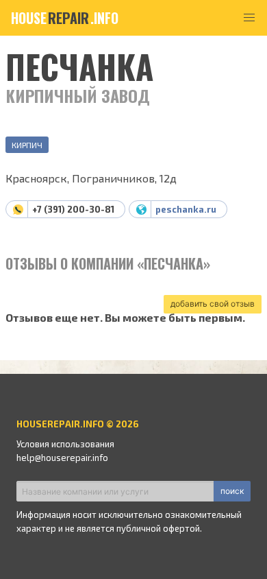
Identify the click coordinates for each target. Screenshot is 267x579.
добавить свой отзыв (212, 303)
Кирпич (27, 145)
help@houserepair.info (62, 457)
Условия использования (65, 443)
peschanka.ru (185, 209)
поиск (232, 491)
